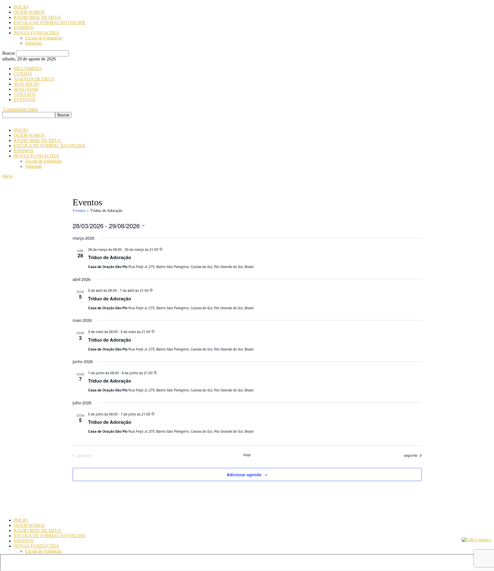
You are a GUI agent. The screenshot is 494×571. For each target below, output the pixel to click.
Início (7, 176)
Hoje (247, 454)
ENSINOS (23, 27)
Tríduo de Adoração (109, 257)
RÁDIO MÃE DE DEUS (37, 17)
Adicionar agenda (244, 474)
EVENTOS (24, 99)
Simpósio (33, 43)
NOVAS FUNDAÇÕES (36, 32)
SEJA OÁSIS (26, 89)
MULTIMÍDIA (28, 68)
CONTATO (24, 94)
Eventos (79, 210)
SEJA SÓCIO (26, 84)
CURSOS (23, 73)
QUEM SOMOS (29, 12)
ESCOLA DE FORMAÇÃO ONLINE (49, 22)
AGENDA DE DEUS (34, 78)
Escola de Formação (43, 38)
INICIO (21, 7)
